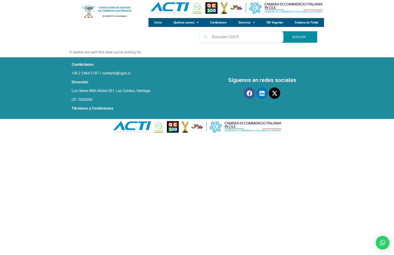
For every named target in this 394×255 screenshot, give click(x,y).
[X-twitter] (274, 93)
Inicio (158, 22)
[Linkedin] (262, 93)
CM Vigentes (274, 22)
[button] (382, 243)
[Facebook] (249, 93)
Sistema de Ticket (306, 22)
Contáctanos (218, 22)
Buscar (299, 37)
